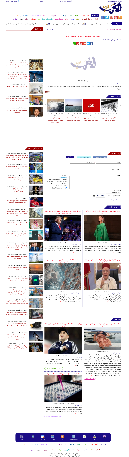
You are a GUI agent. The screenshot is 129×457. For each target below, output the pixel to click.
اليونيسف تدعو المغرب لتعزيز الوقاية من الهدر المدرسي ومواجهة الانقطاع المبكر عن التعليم (17, 64)
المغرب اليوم (14, 1)
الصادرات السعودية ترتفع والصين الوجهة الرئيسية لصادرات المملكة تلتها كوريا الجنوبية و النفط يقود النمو (17, 292)
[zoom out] (53, 29)
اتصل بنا (43, 439)
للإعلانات (53, 439)
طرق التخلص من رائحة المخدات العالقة (17, 86)
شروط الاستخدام (63, 177)
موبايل (33, 439)
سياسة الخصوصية (21, 439)
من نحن (85, 439)
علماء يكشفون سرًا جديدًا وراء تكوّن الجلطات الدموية (63, 374)
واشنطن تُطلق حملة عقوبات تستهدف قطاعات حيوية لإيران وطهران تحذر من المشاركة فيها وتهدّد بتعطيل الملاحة (17, 76)
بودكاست (104, 439)
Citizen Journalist (73, 439)
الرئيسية (118, 29)
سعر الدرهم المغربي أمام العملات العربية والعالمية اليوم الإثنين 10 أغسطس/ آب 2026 (17, 213)
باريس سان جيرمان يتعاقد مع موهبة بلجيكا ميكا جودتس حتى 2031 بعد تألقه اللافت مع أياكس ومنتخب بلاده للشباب (17, 157)
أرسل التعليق (116, 199)
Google (7, 1)
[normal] (50, 29)
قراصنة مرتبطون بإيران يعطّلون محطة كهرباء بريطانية (73, 23)
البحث (41, 1)
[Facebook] (100, 158)
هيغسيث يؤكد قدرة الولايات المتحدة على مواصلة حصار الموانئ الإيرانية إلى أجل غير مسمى (17, 247)
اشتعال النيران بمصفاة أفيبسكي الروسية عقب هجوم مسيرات (111, 23)
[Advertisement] (52, 8)
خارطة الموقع (94, 439)
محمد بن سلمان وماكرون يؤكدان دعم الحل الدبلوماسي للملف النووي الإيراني (29, 23)
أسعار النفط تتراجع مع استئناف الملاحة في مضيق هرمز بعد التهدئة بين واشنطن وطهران (17, 336)
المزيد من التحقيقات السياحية (54, 368)
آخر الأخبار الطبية (89, 378)
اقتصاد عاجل (110, 29)
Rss (63, 439)
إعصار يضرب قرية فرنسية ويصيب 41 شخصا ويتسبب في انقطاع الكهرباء (55, 120)
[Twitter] (84, 158)
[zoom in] (47, 29)
